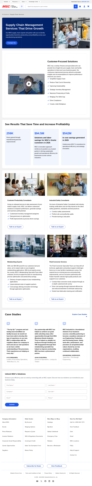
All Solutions (5, 14)
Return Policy (29, 450)
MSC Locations (74, 441)
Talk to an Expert (15, 227)
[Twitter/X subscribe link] (41, 481)
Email (71, 436)
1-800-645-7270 (85, 1)
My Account (28, 422)
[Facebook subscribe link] (45, 481)
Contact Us (12, 43)
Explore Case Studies (79, 314)
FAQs (71, 445)
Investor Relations (7, 436)
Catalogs (50, 422)
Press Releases (7, 431)
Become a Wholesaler (54, 445)
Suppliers (5, 450)
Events (4, 427)
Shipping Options (30, 427)
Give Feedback (74, 427)
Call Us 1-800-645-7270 (77, 422)
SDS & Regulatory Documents (34, 436)
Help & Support (74, 450)
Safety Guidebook (52, 431)
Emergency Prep (52, 436)
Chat (71, 431)
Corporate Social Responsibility (11, 441)
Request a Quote (30, 431)
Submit (11, 404)
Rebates (49, 441)
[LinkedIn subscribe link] (50, 481)
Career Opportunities (8, 445)
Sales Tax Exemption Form (33, 445)
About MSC (5, 422)
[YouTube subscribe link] (37, 481)
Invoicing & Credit (30, 441)
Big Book (50, 427)
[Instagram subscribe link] (53, 481)
